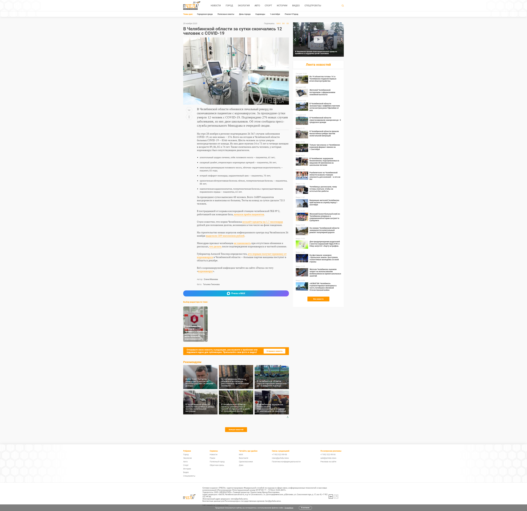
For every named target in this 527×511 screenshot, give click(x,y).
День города (245, 14)
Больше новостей (236, 430)
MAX (279, 23)
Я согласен (305, 508)
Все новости (318, 299)
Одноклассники (246, 462)
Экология (244, 5)
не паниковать (242, 243)
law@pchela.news (273, 501)
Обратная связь (217, 465)
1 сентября (275, 14)
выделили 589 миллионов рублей (225, 235)
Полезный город (217, 462)
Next (342, 39)
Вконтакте (243, 458)
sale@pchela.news (328, 458)
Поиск (212, 458)
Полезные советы (226, 14)
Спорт (268, 5)
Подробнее (288, 508)
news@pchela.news (280, 458)
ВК (283, 23)
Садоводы (260, 14)
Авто (257, 5)
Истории (282, 5)
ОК (287, 23)
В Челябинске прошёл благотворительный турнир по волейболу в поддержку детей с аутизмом (316, 52)
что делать (215, 246)
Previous (295, 39)
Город (229, 5)
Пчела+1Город (291, 14)
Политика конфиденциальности (286, 462)
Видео (296, 5)
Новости (216, 5)
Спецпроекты (313, 5)
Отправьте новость (274, 351)
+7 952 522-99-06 (279, 454)
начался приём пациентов (249, 214)
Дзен (241, 465)
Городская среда (205, 14)
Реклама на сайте (328, 462)
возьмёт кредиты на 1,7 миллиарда (262, 221)
